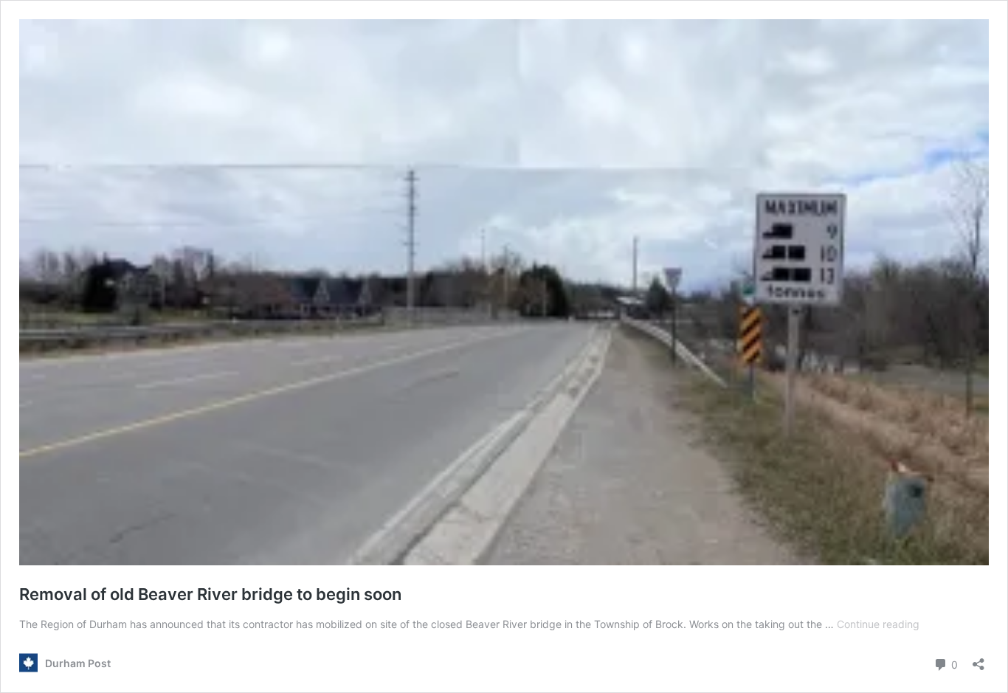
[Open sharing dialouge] (978, 659)
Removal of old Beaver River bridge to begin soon (210, 594)
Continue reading (878, 624)
